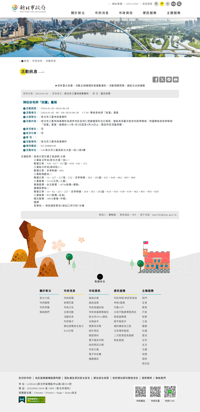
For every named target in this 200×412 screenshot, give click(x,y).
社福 (144, 331)
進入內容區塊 (8, 1)
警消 (144, 335)
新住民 (146, 363)
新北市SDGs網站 (98, 317)
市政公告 (69, 307)
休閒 (144, 354)
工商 (144, 321)
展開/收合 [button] (100, 277)
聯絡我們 (45, 312)
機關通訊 (94, 359)
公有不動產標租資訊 (125, 312)
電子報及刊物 (96, 340)
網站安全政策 (101, 378)
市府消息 (37, 61)
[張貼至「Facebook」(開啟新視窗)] (155, 79)
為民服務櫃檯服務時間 (48, 378)
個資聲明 (147, 378)
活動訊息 (51, 61)
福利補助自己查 (122, 326)
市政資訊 (95, 290)
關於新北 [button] (78, 13)
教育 (144, 307)
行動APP (119, 307)
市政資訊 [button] (126, 13)
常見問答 (147, 4)
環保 (144, 359)
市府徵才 (69, 321)
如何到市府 (26, 378)
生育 (144, 302)
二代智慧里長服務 (124, 335)
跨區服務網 (120, 317)
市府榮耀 (45, 307)
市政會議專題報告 (99, 312)
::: (109, 4)
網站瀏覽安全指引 (74, 326)
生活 (144, 345)
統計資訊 (94, 331)
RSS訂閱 (68, 331)
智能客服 (119, 340)
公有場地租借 (121, 331)
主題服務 (148, 290)
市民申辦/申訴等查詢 (125, 298)
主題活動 (69, 312)
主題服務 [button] (174, 13)
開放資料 (94, 335)
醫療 (144, 326)
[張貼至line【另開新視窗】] (169, 79)
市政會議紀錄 (96, 307)
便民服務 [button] (150, 13)
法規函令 (94, 321)
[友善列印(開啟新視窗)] (176, 79)
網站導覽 (117, 4)
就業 (144, 317)
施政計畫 (94, 298)
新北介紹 (45, 298)
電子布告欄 (95, 354)
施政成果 (94, 302)
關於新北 (45, 290)
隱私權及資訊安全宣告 (77, 378)
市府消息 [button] (102, 13)
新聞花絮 (69, 302)
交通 (144, 349)
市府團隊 (45, 302)
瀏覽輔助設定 (173, 3)
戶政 (144, 312)
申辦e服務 (119, 302)
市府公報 (94, 349)
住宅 (144, 340)
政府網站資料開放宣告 (125, 378)
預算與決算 (95, 326)
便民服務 (120, 290)
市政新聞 (69, 298)
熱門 (144, 298)
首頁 (26, 61)
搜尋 (179, 3)
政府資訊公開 (96, 345)
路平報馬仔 (120, 321)
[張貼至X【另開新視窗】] (162, 79)
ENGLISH (132, 4)
